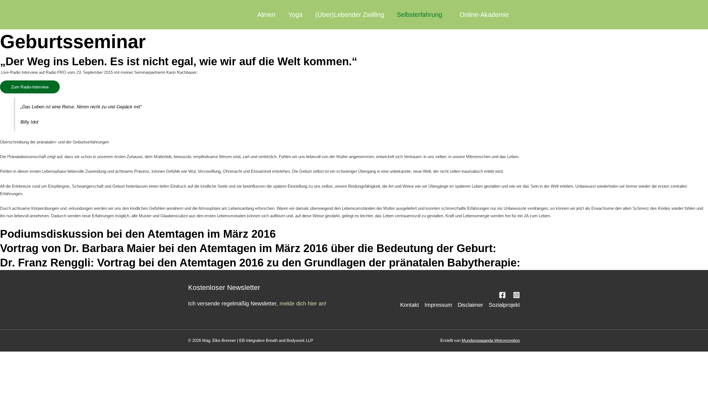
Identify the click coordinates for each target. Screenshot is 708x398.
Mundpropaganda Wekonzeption (491, 340)
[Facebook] (502, 295)
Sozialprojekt (504, 305)
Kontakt (409, 305)
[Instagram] (516, 295)
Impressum (438, 305)
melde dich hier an (302, 303)
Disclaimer (470, 305)
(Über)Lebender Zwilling (349, 14)
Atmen (266, 14)
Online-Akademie (484, 14)
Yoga (295, 14)
